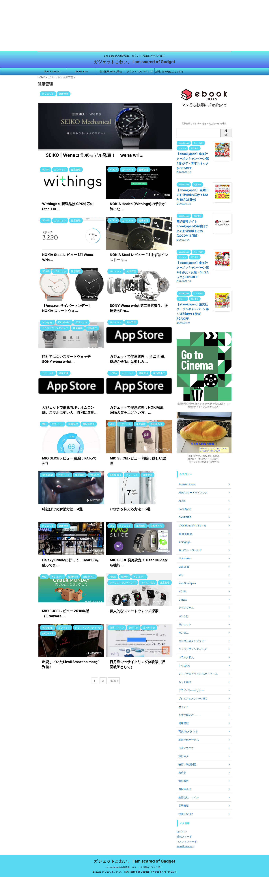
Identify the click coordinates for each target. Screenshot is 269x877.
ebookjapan (81, 71)
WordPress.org (185, 846)
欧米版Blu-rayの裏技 (111, 71)
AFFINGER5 (170, 871)
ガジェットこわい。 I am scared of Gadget (134, 61)
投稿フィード (184, 836)
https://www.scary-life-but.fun (204, 455)
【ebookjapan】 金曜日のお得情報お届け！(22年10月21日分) (193, 194)
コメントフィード (187, 841)
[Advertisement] (110, 25)
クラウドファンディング (140, 71)
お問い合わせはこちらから (169, 71)
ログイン (182, 831)
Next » (114, 680)
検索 (226, 133)
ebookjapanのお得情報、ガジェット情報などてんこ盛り (134, 867)
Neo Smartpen (52, 71)
